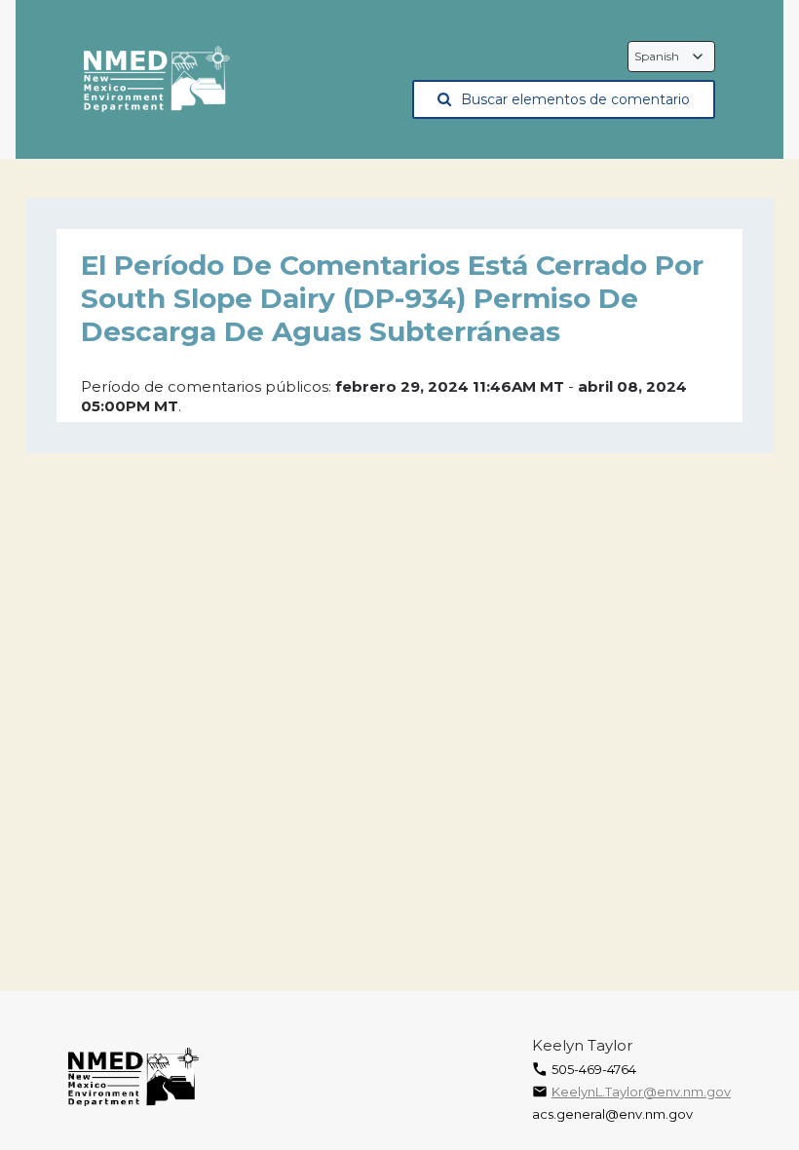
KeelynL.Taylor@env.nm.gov (641, 1091)
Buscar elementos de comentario (575, 99)
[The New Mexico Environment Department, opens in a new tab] (157, 80)
